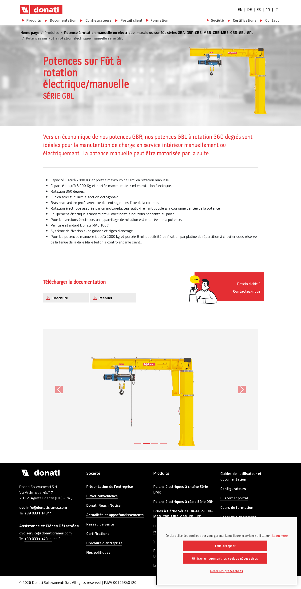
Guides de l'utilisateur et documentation (240, 476)
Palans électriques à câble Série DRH (183, 501)
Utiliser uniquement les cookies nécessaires (225, 558)
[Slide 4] (163, 443)
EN (240, 9)
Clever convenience (102, 496)
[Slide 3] (154, 443)
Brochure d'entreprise (104, 543)
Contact (271, 20)
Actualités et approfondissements (115, 514)
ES (259, 9)
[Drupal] (41, 9)
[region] (226, 551)
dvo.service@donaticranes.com (45, 533)
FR (267, 9)
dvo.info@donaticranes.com (43, 507)
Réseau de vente (100, 524)
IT (276, 9)
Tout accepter (225, 545)
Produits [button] (33, 20)
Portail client (131, 20)
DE (249, 9)
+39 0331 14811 (38, 513)
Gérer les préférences (226, 571)
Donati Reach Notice (103, 505)
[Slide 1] (137, 443)
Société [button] (217, 20)
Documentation (62, 20)
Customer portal (234, 498)
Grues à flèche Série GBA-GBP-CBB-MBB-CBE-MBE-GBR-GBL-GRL (183, 513)
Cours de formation (236, 507)
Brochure (60, 298)
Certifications (244, 20)
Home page (29, 32)
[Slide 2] (146, 443)
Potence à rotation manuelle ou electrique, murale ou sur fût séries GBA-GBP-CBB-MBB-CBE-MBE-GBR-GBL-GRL (158, 32)
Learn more (280, 535)
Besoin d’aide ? (247, 287)
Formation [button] (159, 20)
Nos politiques (98, 552)
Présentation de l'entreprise (109, 486)
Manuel (105, 298)
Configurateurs (97, 20)
